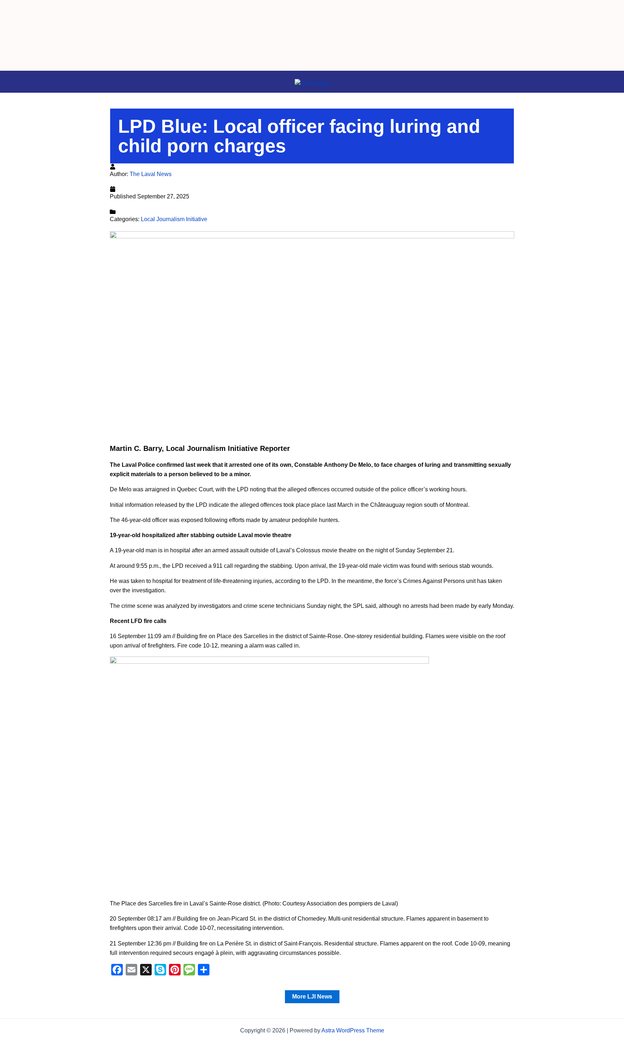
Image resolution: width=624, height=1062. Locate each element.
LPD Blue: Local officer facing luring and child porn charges (299, 136)
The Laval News (151, 174)
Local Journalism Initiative (174, 219)
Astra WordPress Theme (352, 1030)
